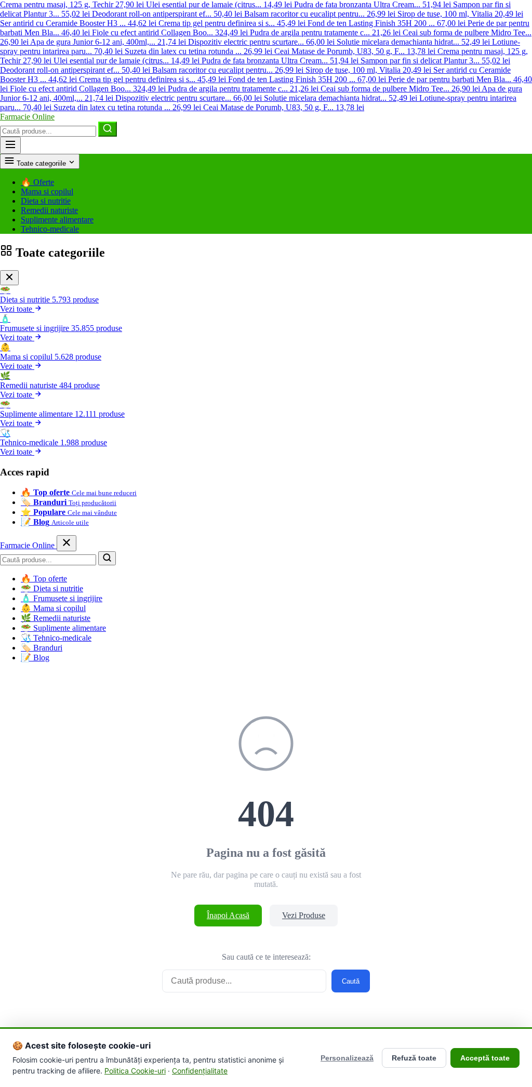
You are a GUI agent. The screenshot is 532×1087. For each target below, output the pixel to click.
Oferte (37, 182)
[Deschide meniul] (10, 145)
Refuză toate (414, 1058)
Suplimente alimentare (57, 219)
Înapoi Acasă (228, 915)
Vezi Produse (303, 915)
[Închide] (9, 277)
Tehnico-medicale (50, 228)
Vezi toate (17, 308)
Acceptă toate (485, 1058)
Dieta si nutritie (46, 200)
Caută (351, 981)
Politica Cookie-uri (135, 1070)
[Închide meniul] (66, 543)
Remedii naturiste (49, 210)
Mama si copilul (47, 191)
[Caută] (107, 129)
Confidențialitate (200, 1070)
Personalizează (347, 1058)
